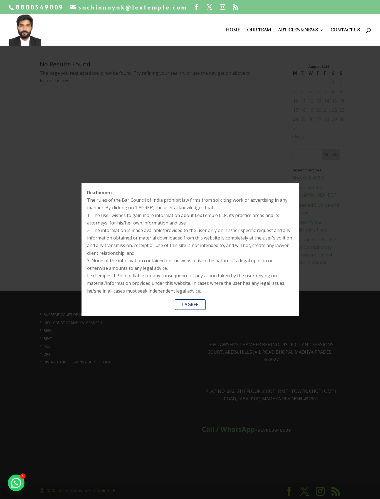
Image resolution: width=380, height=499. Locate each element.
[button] (16, 483)
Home (233, 30)
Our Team (259, 30)
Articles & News (298, 30)
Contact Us (345, 30)
